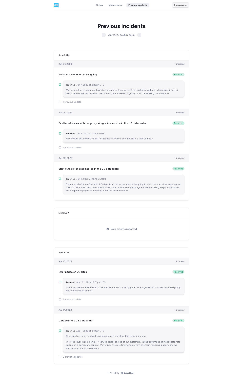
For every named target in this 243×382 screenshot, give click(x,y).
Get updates (180, 5)
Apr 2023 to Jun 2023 (121, 34)
